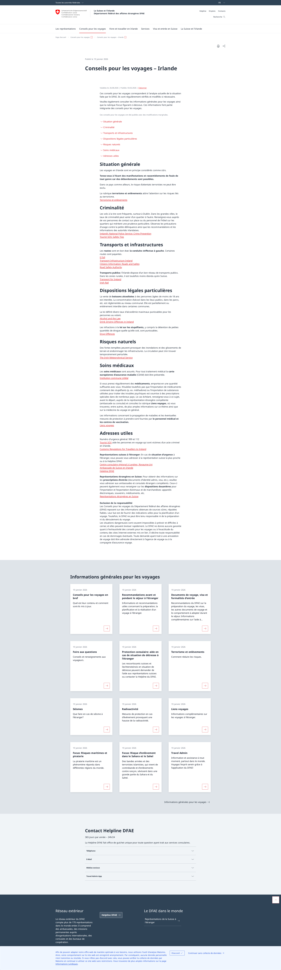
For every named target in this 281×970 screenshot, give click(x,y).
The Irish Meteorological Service (116, 357)
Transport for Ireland (110, 279)
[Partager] (224, 46)
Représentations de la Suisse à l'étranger (160, 921)
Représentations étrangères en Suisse (119, 496)
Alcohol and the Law (110, 318)
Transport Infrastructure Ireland (116, 260)
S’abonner (142, 88)
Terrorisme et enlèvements (113, 199)
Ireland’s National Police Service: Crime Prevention (125, 233)
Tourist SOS (106, 442)
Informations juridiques (67, 964)
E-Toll (102, 257)
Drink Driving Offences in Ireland (117, 321)
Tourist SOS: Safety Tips (112, 236)
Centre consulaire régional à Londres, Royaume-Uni (126, 464)
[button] (65, 28)
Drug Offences (107, 333)
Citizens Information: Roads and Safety (120, 263)
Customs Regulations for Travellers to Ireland (123, 449)
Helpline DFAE (107, 471)
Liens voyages (107, 425)
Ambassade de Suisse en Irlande (116, 467)
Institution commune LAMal (114, 378)
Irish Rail (104, 282)
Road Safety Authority (111, 267)
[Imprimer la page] (218, 46)
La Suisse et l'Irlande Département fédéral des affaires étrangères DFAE (119, 12)
